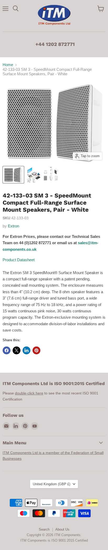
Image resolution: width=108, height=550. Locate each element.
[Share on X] (16, 350)
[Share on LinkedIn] (26, 350)
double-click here (29, 393)
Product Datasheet (19, 260)
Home (8, 64)
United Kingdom (51, 484)
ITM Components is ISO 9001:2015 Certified (54, 540)
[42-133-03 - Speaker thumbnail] (13, 174)
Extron (13, 226)
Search (44, 529)
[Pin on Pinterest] (36, 350)
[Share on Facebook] (6, 350)
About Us (62, 529)
